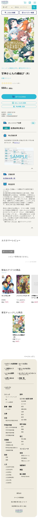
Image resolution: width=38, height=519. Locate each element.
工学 (22, 444)
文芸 (5, 418)
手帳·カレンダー (25, 461)
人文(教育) (8, 482)
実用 (21, 453)
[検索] (34, 7)
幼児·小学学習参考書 (11, 427)
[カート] (25, 2)
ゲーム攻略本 (9, 402)
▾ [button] (11, 7)
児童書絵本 (9, 442)
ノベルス (8, 409)
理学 (22, 441)
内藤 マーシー (6, 78)
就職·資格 (24, 409)
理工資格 (23, 439)
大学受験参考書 (10, 435)
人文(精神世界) (10, 477)
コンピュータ (24, 449)
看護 (22, 429)
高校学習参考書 (10, 432)
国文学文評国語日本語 (12, 420)
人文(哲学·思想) (10, 467)
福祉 (22, 432)
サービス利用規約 (19, 497)
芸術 (5, 455)
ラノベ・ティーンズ (11, 397)
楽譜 (7, 460)
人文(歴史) (8, 472)
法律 (22, 412)
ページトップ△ (29, 356)
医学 (22, 426)
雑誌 (21, 469)
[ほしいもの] (30, 2)
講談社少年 (13, 68)
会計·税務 (24, 419)
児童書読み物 (9, 445)
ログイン (16, 142)
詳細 (33, 123)
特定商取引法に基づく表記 (19, 506)
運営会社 (19, 493)
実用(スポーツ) (25, 455)
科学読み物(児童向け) (12, 447)
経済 (22, 417)
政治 (22, 414)
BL (6, 399)
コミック (4, 68)
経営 (22, 406)
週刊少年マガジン (25, 68)
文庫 (5, 414)
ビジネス (23, 404)
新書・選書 (8, 406)
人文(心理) (8, 480)
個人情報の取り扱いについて (19, 502)
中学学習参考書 (10, 430)
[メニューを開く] (35, 2)
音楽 (7, 457)
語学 (21, 394)
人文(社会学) (9, 469)
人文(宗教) (8, 475)
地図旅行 (23, 465)
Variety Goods (25, 476)
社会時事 (23, 401)
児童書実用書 (9, 450)
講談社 (10, 114)
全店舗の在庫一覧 (9, 178)
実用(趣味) (24, 458)
